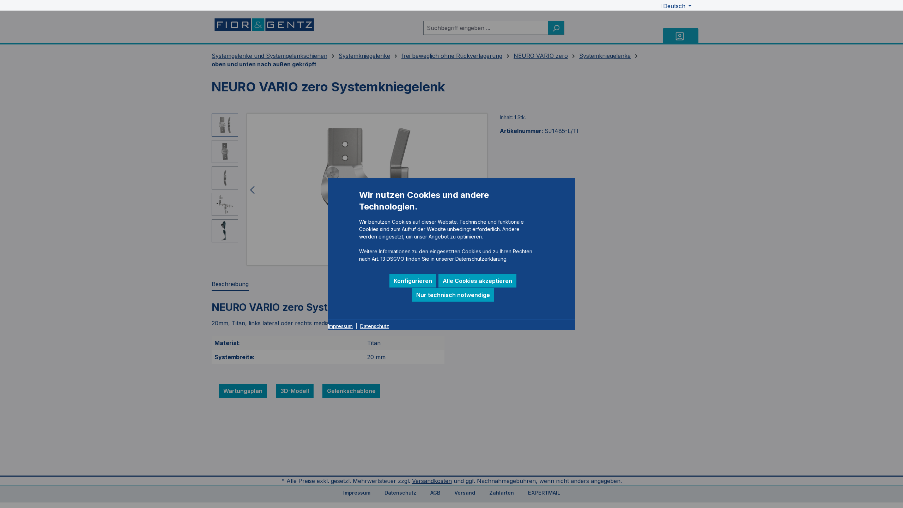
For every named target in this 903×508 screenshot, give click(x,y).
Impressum (340, 326)
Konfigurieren (413, 280)
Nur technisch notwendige (453, 294)
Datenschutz (374, 326)
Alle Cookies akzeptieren (477, 280)
